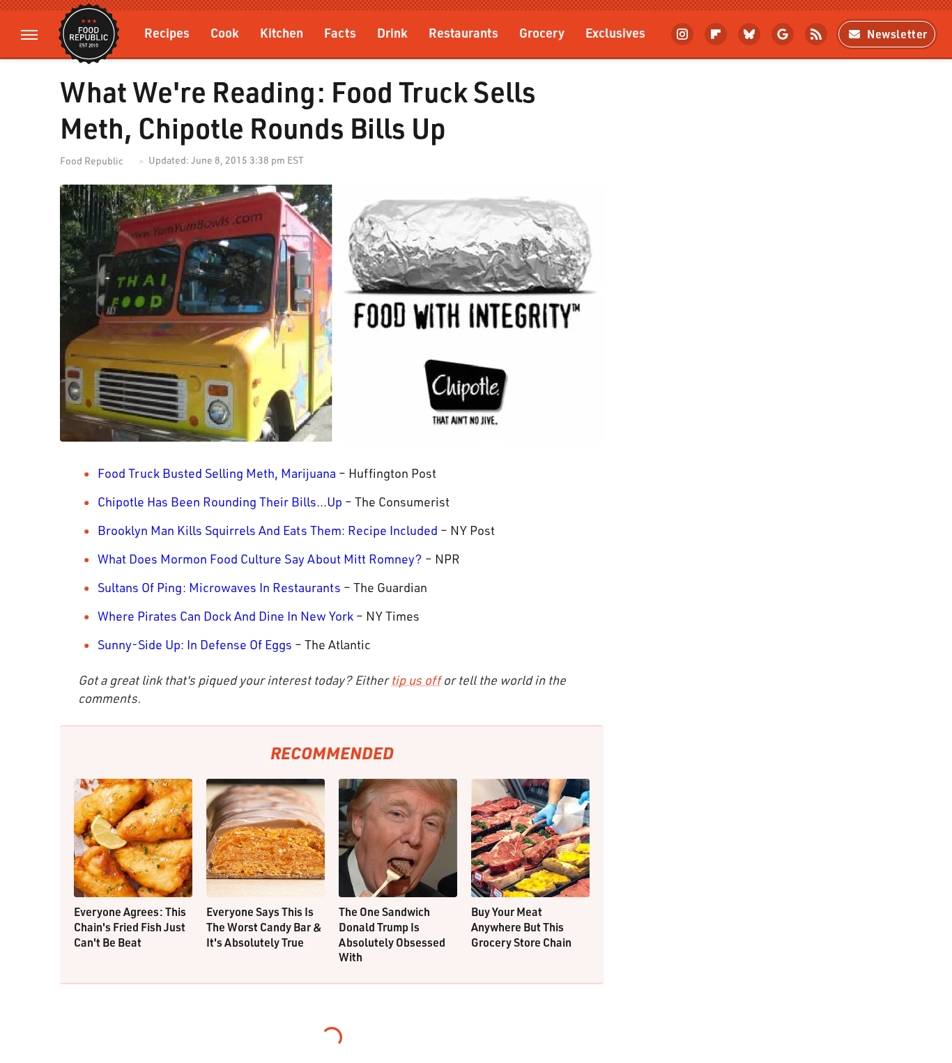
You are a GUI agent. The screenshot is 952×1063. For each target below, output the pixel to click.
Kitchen (281, 32)
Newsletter (897, 33)
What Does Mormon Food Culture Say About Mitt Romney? (260, 558)
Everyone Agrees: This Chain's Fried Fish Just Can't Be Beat (130, 926)
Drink (392, 32)
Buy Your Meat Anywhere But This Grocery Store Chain (521, 926)
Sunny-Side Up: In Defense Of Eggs (195, 644)
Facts (340, 32)
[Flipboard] (716, 34)
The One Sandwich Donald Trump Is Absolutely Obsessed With (392, 934)
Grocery (542, 32)
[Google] (782, 34)
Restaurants (463, 32)
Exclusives (615, 32)
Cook (224, 32)
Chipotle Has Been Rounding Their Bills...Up (220, 501)
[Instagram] (682, 34)
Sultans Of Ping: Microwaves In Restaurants (219, 587)
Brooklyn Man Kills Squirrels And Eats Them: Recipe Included (268, 530)
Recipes (167, 32)
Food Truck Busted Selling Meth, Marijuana (217, 473)
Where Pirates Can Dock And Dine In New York (225, 615)
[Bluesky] (749, 34)
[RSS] (816, 34)
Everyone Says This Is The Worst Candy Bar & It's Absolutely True (264, 926)
